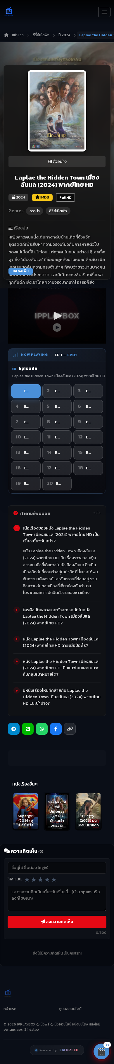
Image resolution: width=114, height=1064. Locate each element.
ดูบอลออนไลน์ (70, 1008)
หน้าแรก (18, 35)
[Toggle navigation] (104, 12)
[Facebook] (56, 729)
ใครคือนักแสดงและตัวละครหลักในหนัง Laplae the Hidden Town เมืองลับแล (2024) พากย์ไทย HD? (56, 616)
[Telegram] (14, 729)
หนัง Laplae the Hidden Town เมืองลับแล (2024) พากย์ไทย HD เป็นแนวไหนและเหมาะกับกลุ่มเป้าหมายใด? (61, 668)
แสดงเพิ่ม (21, 271)
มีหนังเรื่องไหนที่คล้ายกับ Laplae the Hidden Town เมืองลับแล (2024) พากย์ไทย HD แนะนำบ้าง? (62, 696)
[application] (57, 316)
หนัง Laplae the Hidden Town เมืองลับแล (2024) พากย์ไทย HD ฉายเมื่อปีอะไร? (61, 642)
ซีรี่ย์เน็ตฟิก (41, 35)
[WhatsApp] (42, 729)
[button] (57, 315)
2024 (20, 197)
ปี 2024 (64, 35)
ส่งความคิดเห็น (59, 921)
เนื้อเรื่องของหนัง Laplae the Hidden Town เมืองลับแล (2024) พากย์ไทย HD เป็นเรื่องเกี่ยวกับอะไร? (61, 534)
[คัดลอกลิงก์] (70, 729)
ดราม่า (35, 211)
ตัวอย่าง (59, 162)
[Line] (28, 729)
